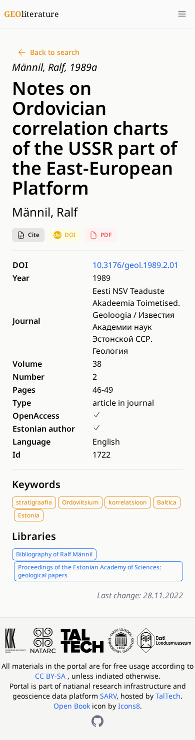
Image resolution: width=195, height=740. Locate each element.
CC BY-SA (51, 676)
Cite (34, 235)
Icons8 (129, 706)
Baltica (166, 502)
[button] (28, 235)
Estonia (29, 515)
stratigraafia (34, 502)
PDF (106, 235)
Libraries (34, 536)
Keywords (36, 484)
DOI (70, 235)
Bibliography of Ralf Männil (54, 554)
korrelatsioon (127, 502)
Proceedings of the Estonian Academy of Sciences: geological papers (89, 571)
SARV (108, 696)
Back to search (55, 52)
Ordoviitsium (80, 502)
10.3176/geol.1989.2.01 (135, 264)
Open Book (72, 706)
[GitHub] (98, 721)
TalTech (168, 696)
